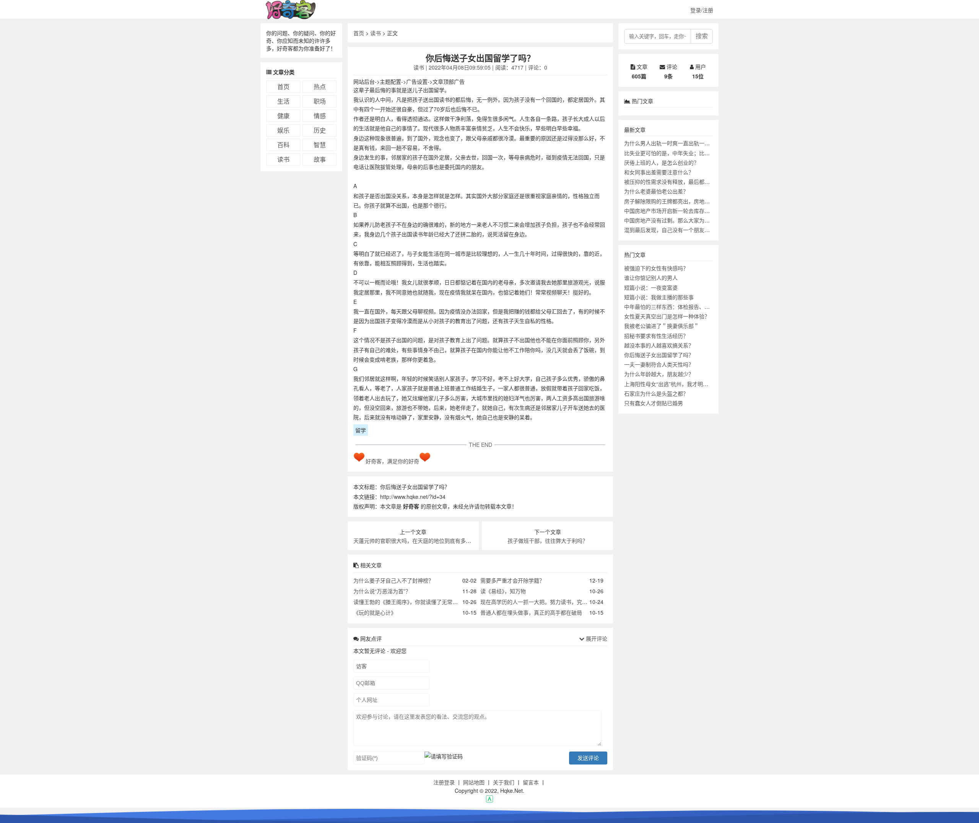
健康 (283, 115)
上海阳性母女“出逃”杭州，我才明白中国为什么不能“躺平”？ (695, 384)
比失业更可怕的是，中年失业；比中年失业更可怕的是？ (691, 153)
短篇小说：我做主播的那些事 (659, 297)
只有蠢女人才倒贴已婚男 (653, 403)
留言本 (531, 782)
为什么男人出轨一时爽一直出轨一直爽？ (672, 143)
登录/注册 (701, 10)
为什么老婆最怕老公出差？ (656, 191)
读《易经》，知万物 (503, 591)
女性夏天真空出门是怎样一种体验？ (667, 316)
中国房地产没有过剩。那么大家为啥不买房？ (677, 220)
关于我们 (503, 782)
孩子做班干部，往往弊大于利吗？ (547, 540)
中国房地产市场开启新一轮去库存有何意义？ (677, 210)
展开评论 (595, 638)
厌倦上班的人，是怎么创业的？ (661, 162)
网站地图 (474, 782)
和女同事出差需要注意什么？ (659, 172)
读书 (283, 159)
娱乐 (283, 130)
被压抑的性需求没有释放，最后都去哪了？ (675, 181)
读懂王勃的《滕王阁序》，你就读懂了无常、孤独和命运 (419, 601)
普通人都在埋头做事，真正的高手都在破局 (531, 612)
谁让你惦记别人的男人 (651, 277)
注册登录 (444, 782)
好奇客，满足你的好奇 (392, 461)
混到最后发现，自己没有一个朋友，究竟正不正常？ (685, 230)
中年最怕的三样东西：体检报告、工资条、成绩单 (683, 306)
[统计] (489, 800)
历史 (320, 130)
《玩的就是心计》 (374, 612)
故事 (320, 159)
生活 (283, 101)
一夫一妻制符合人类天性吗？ (659, 364)
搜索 (702, 36)
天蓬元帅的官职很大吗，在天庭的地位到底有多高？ (414, 540)
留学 (360, 430)
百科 (283, 144)
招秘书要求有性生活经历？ (656, 335)
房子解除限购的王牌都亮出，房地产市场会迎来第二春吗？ (693, 201)
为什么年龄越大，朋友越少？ (659, 374)
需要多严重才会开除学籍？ (512, 580)
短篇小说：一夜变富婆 (651, 287)
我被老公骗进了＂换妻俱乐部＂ (661, 326)
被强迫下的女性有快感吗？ (656, 268)
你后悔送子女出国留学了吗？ (659, 355)
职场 (320, 101)
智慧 (320, 144)
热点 (320, 86)
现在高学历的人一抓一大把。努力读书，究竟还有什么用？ (550, 601)
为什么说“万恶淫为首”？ (382, 591)
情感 (320, 115)
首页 (283, 86)
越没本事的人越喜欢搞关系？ (659, 345)
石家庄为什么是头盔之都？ (656, 393)
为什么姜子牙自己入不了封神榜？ (393, 580)
